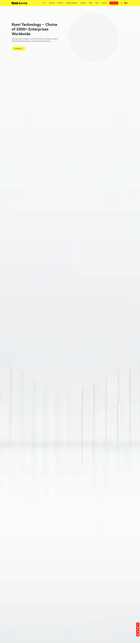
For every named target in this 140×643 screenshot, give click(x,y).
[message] (137, 631)
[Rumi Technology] (20, 3)
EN (127, 3)
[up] (137, 638)
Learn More (17, 48)
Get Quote (114, 3)
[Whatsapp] (137, 635)
